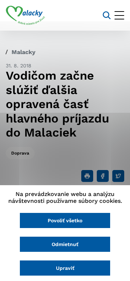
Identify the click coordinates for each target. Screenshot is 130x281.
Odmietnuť (65, 244)
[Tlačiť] (87, 176)
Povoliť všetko (65, 220)
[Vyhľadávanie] (107, 15)
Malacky (23, 52)
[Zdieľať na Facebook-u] (103, 176)
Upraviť (65, 268)
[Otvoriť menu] (119, 15)
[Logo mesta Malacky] (25, 15)
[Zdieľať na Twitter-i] (118, 176)
